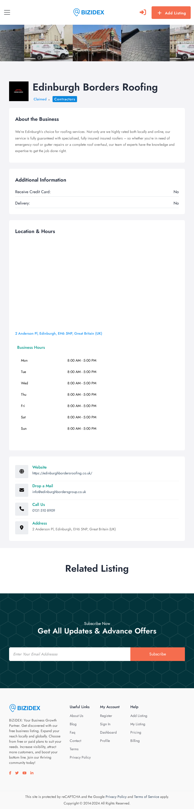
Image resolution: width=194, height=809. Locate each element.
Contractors (64, 99)
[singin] (143, 12)
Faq (72, 732)
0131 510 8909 (43, 510)
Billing (135, 740)
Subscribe (157, 654)
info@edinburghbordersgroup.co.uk (59, 491)
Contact (75, 740)
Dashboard (108, 732)
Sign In (105, 724)
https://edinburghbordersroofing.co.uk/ (62, 473)
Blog (73, 724)
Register (106, 715)
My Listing (137, 724)
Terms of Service (146, 796)
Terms (74, 749)
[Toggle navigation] (7, 12)
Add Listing (175, 13)
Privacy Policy (80, 757)
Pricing (135, 732)
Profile (105, 740)
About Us (76, 715)
